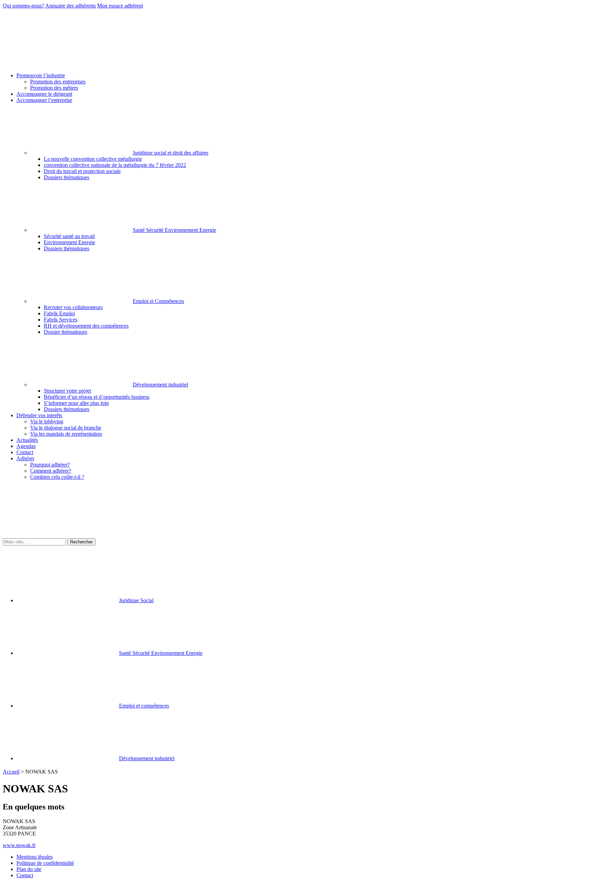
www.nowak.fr (19, 845)
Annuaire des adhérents (70, 6)
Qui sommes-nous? (23, 6)
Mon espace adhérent (120, 6)
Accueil (11, 772)
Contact (24, 875)
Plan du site (28, 869)
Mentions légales (34, 857)
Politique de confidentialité (45, 863)
